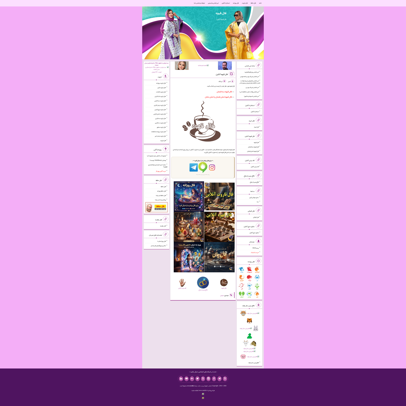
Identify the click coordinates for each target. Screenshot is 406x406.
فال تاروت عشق (161, 127)
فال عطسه (163, 225)
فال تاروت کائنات (161, 91)
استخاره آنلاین (226, 2)
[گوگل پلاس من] (192, 378)
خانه (260, 2)
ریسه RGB (256, 247)
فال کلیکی (256, 217)
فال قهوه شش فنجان (253, 151)
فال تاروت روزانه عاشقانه (158, 131)
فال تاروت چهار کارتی (160, 105)
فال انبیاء (256, 126)
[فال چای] (219, 257)
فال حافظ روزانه (161, 190)
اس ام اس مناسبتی (213, 2)
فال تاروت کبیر (161, 87)
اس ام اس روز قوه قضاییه (252, 71)
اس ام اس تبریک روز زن (252, 87)
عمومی (222, 295)
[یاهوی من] (225, 378)
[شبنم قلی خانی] (182, 66)
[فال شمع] (189, 227)
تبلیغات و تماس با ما (199, 2)
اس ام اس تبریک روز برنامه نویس (249, 76)
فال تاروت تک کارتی (160, 96)
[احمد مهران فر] (225, 66)
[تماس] (203, 378)
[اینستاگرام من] (208, 378)
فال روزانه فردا (161, 241)
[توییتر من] (197, 378)
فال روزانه (236, 2)
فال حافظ (253, 2)
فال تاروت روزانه (161, 83)
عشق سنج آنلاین (254, 232)
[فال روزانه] (189, 196)
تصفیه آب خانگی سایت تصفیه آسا (156, 155)
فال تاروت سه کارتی (160, 100)
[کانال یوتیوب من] (186, 378)
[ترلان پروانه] (203, 65)
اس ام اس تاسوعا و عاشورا (251, 96)
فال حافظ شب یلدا (161, 195)
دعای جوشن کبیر (254, 197)
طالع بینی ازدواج (254, 181)
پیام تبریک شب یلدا (160, 199)
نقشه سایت (194, 390)
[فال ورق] (189, 257)
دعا (258, 201)
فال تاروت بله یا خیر (160, 136)
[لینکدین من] (181, 378)
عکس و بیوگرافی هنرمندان (158, 245)
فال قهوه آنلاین (222, 74)
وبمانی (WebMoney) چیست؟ (158, 160)
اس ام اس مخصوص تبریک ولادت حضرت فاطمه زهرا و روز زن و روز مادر (249, 81)
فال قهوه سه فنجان (253, 146)
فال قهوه (221, 13)
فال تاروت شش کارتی (160, 113)
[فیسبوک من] (214, 378)
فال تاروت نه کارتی (160, 118)
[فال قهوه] (219, 227)
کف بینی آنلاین (255, 166)
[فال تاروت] (219, 196)
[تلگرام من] (219, 378)
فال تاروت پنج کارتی (160, 109)
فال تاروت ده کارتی (160, 122)
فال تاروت (245, 2)
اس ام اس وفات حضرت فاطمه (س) (249, 91)
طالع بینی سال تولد (253, 362)
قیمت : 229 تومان (157, 67)
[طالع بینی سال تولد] (249, 335)
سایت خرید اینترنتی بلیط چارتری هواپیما (157, 165)
